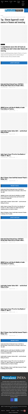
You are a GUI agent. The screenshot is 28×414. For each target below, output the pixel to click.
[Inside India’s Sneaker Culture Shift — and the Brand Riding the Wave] (14, 121)
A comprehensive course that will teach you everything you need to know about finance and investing (14, 49)
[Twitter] (16, 399)
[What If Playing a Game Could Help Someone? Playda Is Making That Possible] (14, 168)
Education (3, 44)
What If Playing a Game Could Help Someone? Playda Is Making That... (14, 178)
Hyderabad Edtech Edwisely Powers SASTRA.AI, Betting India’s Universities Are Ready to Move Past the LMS (13, 191)
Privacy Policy (18, 2)
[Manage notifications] (24, 411)
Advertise (6, 1)
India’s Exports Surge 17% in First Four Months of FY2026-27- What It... (13, 155)
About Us (2, 2)
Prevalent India (5, 87)
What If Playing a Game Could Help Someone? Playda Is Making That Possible (13, 213)
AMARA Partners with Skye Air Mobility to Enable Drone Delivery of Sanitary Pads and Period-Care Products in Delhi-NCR (13, 197)
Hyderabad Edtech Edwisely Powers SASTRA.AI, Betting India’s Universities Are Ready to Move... (12, 84)
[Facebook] (12, 399)
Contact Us (10, 2)
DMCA (15, 1)
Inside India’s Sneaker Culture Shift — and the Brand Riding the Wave (14, 131)
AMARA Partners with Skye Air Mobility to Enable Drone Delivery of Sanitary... (13, 108)
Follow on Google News (23, 3)
